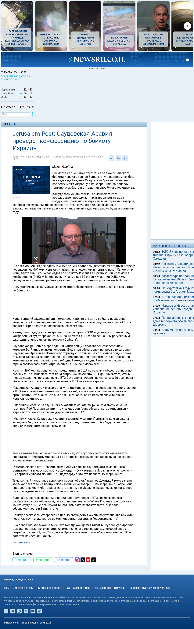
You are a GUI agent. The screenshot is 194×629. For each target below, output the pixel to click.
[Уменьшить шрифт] (111, 158)
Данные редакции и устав (109, 587)
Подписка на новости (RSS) (53, 587)
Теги (6, 587)
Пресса (9, 124)
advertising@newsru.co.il (156, 587)
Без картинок (81, 587)
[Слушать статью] (129, 158)
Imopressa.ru (21, 542)
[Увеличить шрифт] (118, 158)
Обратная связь (23, 587)
